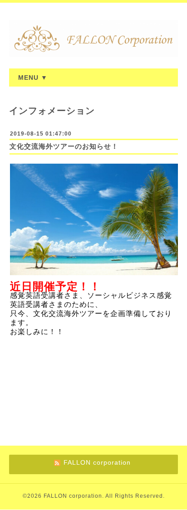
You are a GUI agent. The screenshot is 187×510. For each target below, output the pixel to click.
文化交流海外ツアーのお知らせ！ (64, 146)
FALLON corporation (73, 496)
